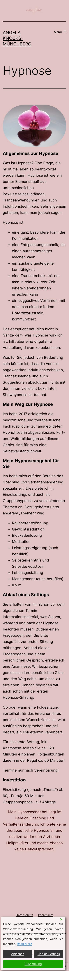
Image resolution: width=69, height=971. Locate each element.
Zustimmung (33, 964)
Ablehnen (17, 954)
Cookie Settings (49, 954)
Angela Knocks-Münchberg (17, 38)
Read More (24, 944)
